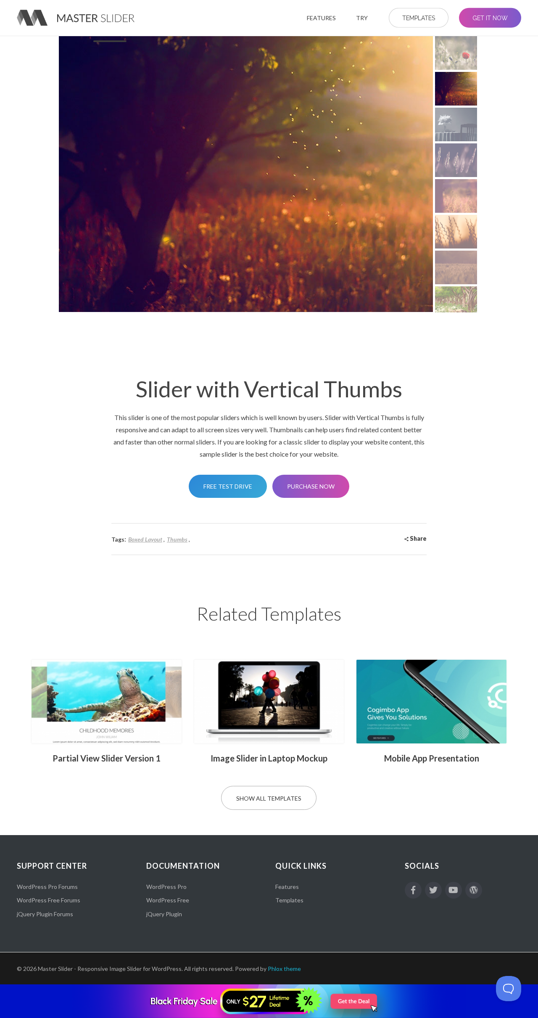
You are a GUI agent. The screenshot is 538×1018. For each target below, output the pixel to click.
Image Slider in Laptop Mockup (269, 758)
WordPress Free (167, 900)
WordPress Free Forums (48, 900)
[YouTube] (453, 890)
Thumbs (177, 539)
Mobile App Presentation (431, 758)
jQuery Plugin (164, 914)
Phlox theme (284, 968)
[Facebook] (413, 890)
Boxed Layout (145, 539)
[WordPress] (473, 890)
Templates (289, 900)
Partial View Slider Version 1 (107, 758)
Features (287, 886)
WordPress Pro (166, 886)
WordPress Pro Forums (47, 886)
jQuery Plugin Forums (45, 914)
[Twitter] (433, 890)
